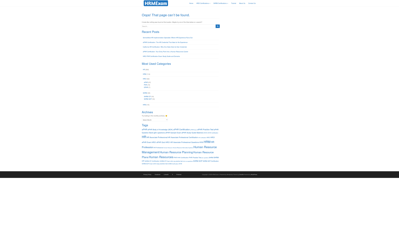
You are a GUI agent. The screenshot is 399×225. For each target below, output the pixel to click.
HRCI (144, 79)
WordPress (254, 174)
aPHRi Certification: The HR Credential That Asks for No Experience (165, 42)
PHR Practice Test (195, 157)
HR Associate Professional (157, 137)
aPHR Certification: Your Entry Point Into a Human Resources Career (165, 52)
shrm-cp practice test (176, 161)
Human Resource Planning (176, 152)
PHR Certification (183, 157)
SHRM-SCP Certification (211, 161)
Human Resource (168, 147)
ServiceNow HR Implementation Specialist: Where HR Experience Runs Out (168, 38)
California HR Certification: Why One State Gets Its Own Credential (165, 47)
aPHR (146, 82)
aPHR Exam (193, 130)
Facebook (157, 174)
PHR (145, 85)
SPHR (180, 164)
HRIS (144, 105)
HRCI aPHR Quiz (158, 142)
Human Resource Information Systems (183, 147)
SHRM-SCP (148, 99)
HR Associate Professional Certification (183, 137)
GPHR (146, 87)
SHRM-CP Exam (165, 161)
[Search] (218, 26)
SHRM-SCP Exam (147, 164)
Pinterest (178, 174)
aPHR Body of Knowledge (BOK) (160, 129)
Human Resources (161, 157)
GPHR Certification (212, 133)
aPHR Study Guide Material (192, 132)
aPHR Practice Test (205, 129)
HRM (144, 74)
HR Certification (202, 137)
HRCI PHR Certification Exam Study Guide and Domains (161, 56)
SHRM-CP (147, 96)
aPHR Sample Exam (173, 132)
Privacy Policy (147, 174)
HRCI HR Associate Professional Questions (182, 142)
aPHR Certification (181, 129)
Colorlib (241, 174)
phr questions (205, 157)
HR (144, 69)
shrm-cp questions (188, 161)
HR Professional (158, 148)
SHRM (145, 93)
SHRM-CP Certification (152, 161)
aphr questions (159, 132)
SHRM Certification (173, 164)
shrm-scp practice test (160, 164)
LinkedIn (166, 174)
